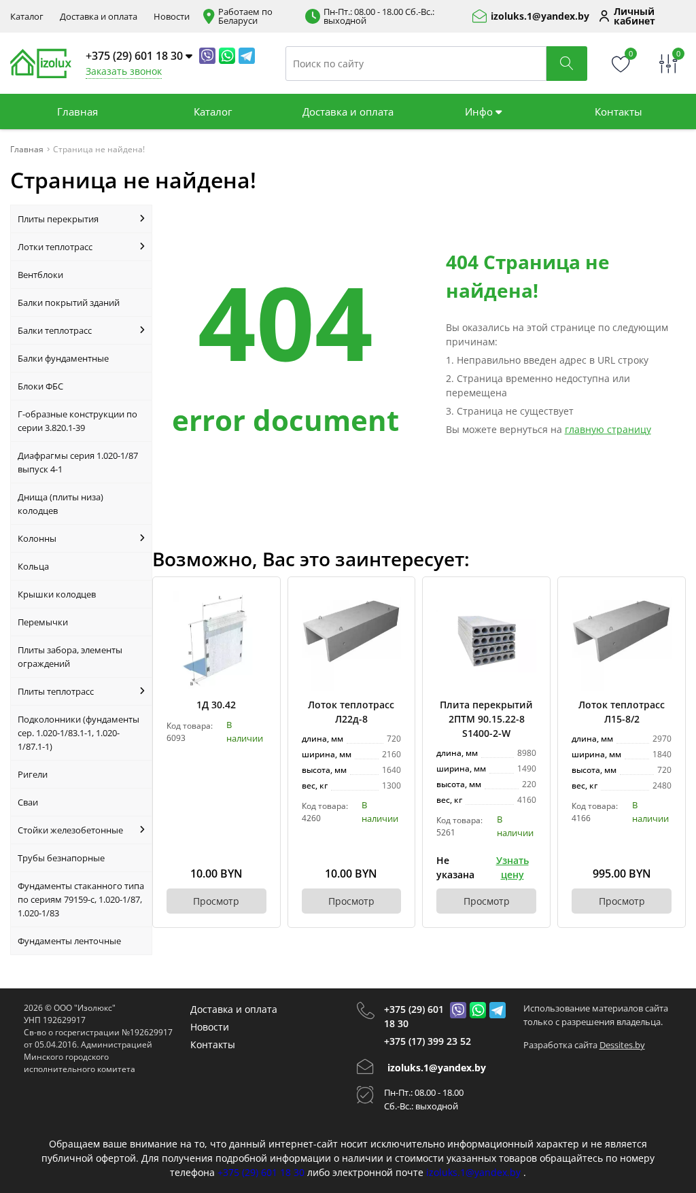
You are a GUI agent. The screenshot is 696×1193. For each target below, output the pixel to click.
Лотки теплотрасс (55, 247)
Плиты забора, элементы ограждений (70, 657)
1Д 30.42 (216, 704)
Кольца (33, 566)
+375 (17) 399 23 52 (427, 1041)
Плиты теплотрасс (56, 691)
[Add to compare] (256, 622)
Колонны (37, 538)
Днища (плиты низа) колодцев (60, 504)
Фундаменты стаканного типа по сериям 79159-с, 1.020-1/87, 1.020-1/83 (81, 899)
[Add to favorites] (256, 600)
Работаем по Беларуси (245, 16)
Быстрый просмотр (216, 640)
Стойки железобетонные (70, 830)
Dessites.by (622, 1045)
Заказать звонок (124, 71)
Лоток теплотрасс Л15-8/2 (621, 711)
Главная (77, 111)
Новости (172, 16)
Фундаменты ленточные (69, 941)
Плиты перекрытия (58, 219)
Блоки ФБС (40, 386)
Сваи (28, 802)
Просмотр (216, 901)
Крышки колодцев (57, 594)
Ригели (33, 774)
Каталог (27, 16)
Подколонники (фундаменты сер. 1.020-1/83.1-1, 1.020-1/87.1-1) (78, 733)
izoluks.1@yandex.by (540, 16)
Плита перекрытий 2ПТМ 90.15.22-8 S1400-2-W (486, 719)
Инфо (480, 111)
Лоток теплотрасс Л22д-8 (351, 711)
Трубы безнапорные (61, 858)
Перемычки (43, 622)
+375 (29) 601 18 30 (414, 1016)
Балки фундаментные (63, 358)
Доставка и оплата (98, 16)
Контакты (618, 111)
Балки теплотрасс (55, 330)
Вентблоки (40, 275)
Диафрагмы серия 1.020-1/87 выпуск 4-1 (78, 462)
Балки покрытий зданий (69, 302)
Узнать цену (512, 867)
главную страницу (608, 429)
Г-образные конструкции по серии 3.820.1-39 (77, 421)
